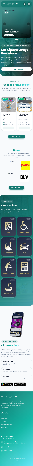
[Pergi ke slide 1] (14, 39)
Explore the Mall (18, 69)
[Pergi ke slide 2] (15, 39)
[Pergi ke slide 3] (18, 39)
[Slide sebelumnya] (4, 24)
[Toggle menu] (29, 4)
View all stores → (16, 187)
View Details (8, 35)
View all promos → (16, 136)
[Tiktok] (10, 412)
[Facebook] (6, 412)
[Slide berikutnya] (28, 24)
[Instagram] (2, 412)
